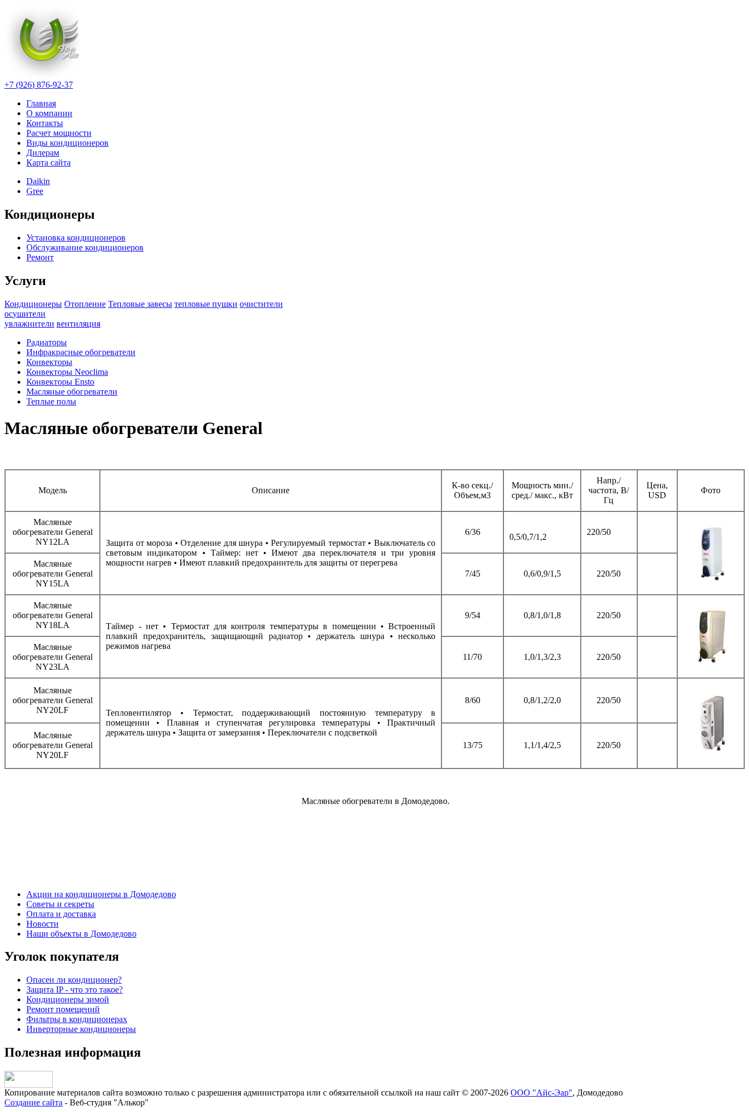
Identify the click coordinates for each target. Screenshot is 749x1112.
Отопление (85, 304)
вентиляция (78, 323)
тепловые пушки (205, 304)
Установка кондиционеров (76, 237)
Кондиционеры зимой (67, 999)
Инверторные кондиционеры (81, 1029)
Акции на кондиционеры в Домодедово (101, 894)
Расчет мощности (59, 133)
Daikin (38, 181)
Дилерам (42, 152)
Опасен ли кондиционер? (74, 979)
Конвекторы (49, 362)
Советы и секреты (60, 904)
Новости (42, 923)
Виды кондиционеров (67, 142)
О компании (49, 113)
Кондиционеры (33, 304)
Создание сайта (33, 1102)
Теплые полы (51, 401)
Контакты (44, 123)
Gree (34, 191)
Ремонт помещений (63, 1009)
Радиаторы (46, 342)
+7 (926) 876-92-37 (38, 84)
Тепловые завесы (140, 304)
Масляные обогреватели (71, 391)
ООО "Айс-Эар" (541, 1092)
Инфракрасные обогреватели (80, 352)
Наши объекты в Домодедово (81, 933)
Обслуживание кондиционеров (85, 247)
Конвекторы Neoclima (67, 372)
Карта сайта (48, 162)
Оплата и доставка (61, 914)
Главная (41, 103)
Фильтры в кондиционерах (76, 1019)
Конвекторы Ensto (60, 381)
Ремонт (40, 257)
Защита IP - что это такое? (74, 989)
